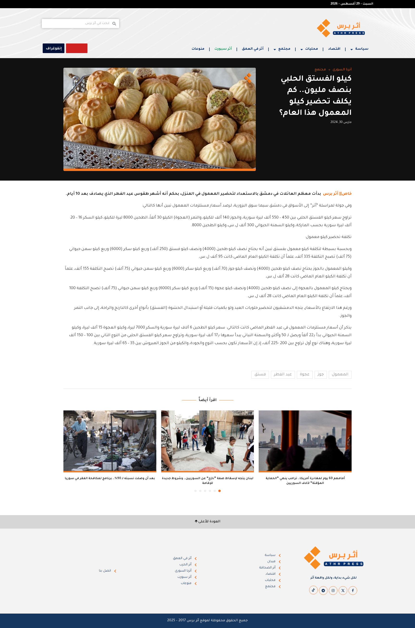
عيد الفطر (283, 374)
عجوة (305, 374)
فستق (260, 374)
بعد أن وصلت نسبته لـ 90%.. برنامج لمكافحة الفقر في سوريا (110, 478)
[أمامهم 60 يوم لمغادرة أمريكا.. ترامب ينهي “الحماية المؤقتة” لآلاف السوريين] (305, 441)
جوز (321, 374)
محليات (311, 49)
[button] (70, 451)
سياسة (361, 49)
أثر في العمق (252, 49)
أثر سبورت (223, 49)
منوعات (198, 49)
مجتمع (284, 49)
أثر (335, 194)
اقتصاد (334, 49)
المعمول (340, 374)
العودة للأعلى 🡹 (207, 522)
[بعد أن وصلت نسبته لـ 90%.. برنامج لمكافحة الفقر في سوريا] (109, 441)
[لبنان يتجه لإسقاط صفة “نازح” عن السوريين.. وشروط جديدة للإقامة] (207, 441)
